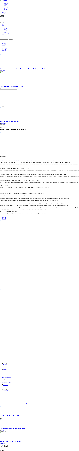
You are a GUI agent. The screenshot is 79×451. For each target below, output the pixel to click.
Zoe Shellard (4, 43)
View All (5, 52)
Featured (5, 5)
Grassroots (5, 28)
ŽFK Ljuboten (4, 46)
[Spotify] (3, 449)
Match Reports (6, 7)
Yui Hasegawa (4, 49)
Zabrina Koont (4, 47)
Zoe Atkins (3, 45)
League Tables (4, 12)
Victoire (54, 160)
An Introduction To (6, 3)
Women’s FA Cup (6, 33)
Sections (3, 2)
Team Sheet (3, 13)
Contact (1, 38)
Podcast (5, 10)
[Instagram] (2, 449)
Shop (2, 14)
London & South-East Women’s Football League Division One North (23, 160)
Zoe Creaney (4, 44)
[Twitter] (39, 20)
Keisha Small (4, 216)
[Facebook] (0, 449)
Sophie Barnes (4, 218)
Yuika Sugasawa (4, 48)
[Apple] (39, 22)
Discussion (5, 4)
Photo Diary (5, 9)
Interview (5, 6)
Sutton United (2, 160)
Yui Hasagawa (4, 50)
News (4, 8)
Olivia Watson (4, 217)
